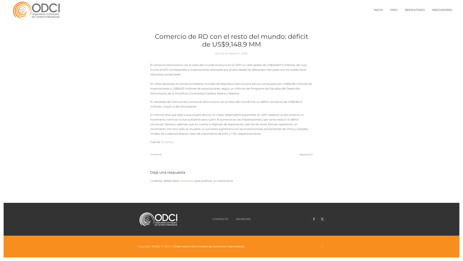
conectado (187, 181)
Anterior (157, 154)
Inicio (378, 10)
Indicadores (442, 10)
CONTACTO (220, 219)
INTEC (156, 246)
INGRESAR (243, 219)
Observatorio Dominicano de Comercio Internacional (208, 246)
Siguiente (305, 154)
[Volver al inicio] (36, 10)
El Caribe (167, 142)
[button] (322, 246)
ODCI (394, 10)
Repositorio (415, 10)
